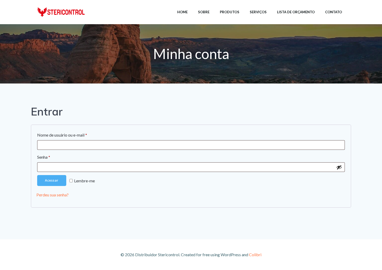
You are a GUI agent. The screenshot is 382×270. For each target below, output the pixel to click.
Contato (333, 12)
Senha (54, 156)
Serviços (258, 12)
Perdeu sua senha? (52, 194)
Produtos (229, 12)
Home (182, 12)
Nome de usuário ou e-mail (73, 134)
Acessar (51, 180)
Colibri (255, 254)
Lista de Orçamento (296, 12)
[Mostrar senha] (339, 167)
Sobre (203, 12)
